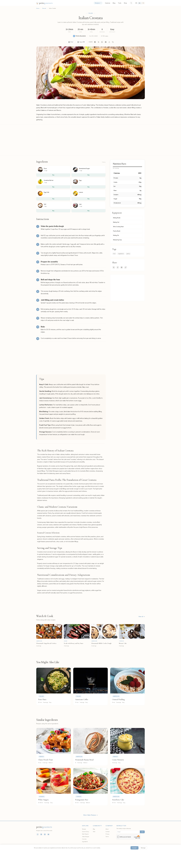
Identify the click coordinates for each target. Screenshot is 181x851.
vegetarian (121, 253)
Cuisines (107, 3)
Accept (134, 848)
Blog (114, 3)
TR (143, 3)
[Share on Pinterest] (121, 267)
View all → (141, 616)
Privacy (107, 834)
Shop (125, 3)
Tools (119, 3)
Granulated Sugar (84, 168)
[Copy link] (112, 42)
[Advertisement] (90, 140)
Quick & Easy (85, 831)
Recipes (97, 3)
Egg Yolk (46, 192)
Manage (143, 848)
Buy (53, 175)
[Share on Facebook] (117, 267)
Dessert (44, 8)
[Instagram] (37, 834)
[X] (98, 42)
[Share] (109, 42)
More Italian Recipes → (90, 815)
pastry (128, 253)
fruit (114, 253)
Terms (107, 836)
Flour (45, 168)
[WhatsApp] (102, 42)
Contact (107, 831)
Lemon (81, 192)
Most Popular (85, 834)
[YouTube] (48, 834)
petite (46, 3)
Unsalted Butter (48, 180)
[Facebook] (94, 42)
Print (72, 42)
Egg (80, 180)
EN (139, 3)
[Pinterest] (105, 42)
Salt (45, 204)
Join (142, 831)
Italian (90, 13)
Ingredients (85, 841)
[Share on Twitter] (113, 267)
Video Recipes (85, 836)
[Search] (131, 3)
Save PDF (82, 42)
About (107, 829)
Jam (80, 204)
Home (37, 8)
